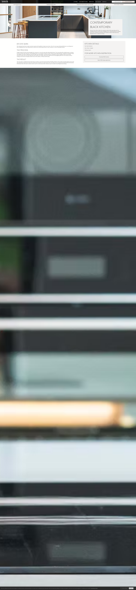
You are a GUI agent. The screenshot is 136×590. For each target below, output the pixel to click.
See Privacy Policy (94, 588)
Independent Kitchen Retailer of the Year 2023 (85, 4)
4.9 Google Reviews (17, 4)
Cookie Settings (124, 588)
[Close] (134, 588)
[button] (118, 2)
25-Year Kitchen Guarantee (118, 4)
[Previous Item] (1, 332)
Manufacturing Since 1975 (51, 4)
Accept (131, 588)
